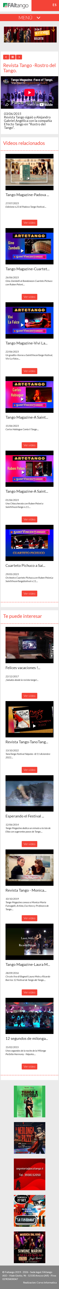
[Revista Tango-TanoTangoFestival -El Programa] (29, 719)
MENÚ (26, 17)
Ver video (29, 222)
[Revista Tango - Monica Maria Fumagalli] (29, 867)
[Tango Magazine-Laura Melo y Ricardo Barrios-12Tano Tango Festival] (29, 942)
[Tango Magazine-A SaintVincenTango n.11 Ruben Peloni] (29, 469)
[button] (29, 172)
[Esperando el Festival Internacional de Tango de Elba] (29, 793)
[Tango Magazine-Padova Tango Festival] (29, 172)
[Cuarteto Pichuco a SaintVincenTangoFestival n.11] (29, 543)
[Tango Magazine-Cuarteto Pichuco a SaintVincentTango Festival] (29, 246)
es (55, 5)
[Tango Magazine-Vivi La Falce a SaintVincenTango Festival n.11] (29, 320)
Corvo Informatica (47, 1282)
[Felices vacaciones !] (29, 645)
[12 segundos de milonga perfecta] (29, 1016)
